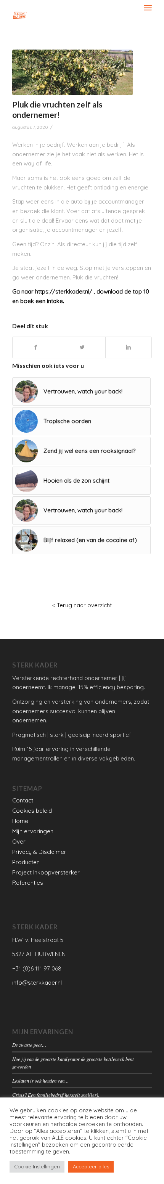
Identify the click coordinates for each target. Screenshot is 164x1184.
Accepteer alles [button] (91, 1166)
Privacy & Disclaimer (39, 851)
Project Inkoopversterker (46, 872)
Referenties (27, 882)
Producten (26, 862)
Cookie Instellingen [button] (37, 1166)
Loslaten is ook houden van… (40, 1080)
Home (20, 821)
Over (19, 841)
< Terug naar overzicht (82, 605)
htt (38, 291)
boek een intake (41, 301)
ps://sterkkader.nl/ (67, 291)
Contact (22, 800)
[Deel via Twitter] (82, 347)
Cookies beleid (32, 810)
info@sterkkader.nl (37, 982)
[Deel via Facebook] (36, 347)
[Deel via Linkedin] (128, 347)
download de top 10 (122, 291)
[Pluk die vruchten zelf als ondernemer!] (72, 72)
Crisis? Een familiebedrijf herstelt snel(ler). (55, 1094)
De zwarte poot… (29, 1044)
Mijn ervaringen (32, 831)
